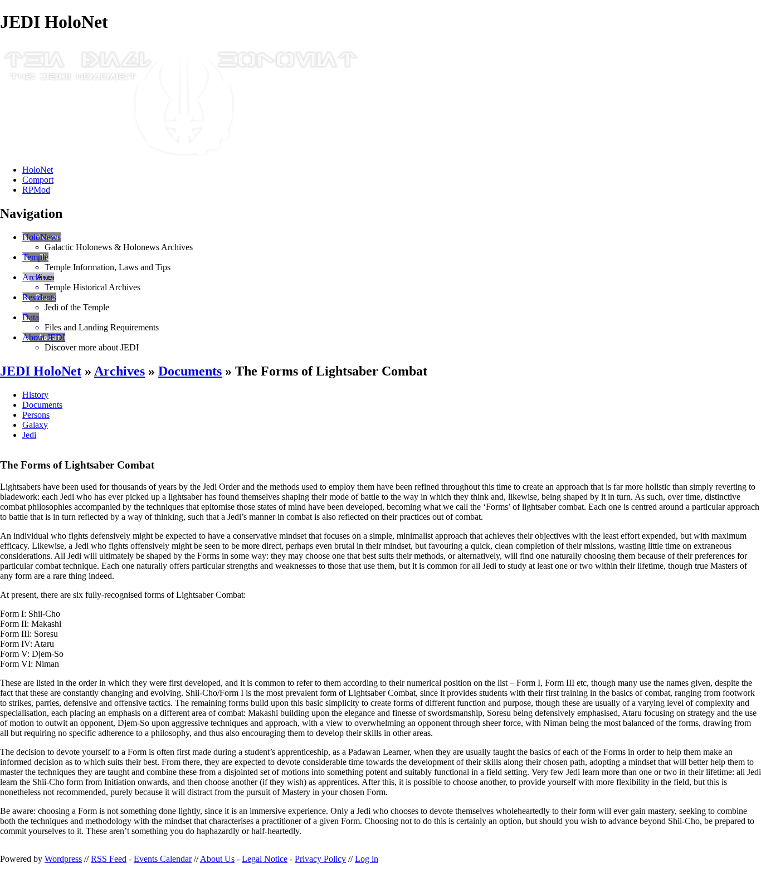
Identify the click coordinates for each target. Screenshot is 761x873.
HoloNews (41, 237)
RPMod (36, 189)
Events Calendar (163, 859)
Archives (38, 277)
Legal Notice (264, 859)
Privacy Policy (320, 859)
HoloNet (37, 169)
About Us (217, 859)
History (35, 394)
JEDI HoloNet (40, 371)
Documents (190, 371)
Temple (35, 257)
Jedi (29, 435)
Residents (39, 297)
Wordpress (63, 859)
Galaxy (35, 425)
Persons (36, 415)
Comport (37, 179)
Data (30, 317)
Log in (366, 859)
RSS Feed (108, 859)
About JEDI (43, 337)
